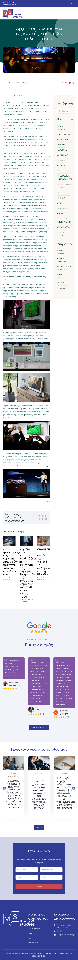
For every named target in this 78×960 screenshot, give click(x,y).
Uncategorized (64, 134)
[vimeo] (73, 83)
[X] (43, 516)
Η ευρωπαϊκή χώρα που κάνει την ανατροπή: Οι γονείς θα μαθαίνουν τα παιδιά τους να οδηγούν (39, 793)
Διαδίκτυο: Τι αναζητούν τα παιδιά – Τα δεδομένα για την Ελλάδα (45, 562)
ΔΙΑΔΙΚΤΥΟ (62, 150)
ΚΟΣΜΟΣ (62, 214)
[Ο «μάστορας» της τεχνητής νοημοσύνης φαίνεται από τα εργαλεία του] (9, 541)
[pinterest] (66, 83)
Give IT (67, 953)
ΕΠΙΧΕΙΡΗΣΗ (63, 193)
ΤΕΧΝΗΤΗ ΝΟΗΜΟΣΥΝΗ (64, 220)
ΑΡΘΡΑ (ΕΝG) (63, 140)
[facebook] (71, 3)
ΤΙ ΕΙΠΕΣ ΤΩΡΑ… (62, 234)
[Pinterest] (43, 519)
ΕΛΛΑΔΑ (61, 166)
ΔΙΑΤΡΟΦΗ (62, 160)
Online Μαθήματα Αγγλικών (62, 285)
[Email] (46, 519)
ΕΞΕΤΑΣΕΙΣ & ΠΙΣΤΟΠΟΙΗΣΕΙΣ (65, 177)
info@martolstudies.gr (66, 935)
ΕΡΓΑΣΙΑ (61, 198)
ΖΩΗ (60, 203)
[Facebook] (39, 516)
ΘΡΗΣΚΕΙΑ (62, 208)
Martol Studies (61, 127)
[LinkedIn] (46, 516)
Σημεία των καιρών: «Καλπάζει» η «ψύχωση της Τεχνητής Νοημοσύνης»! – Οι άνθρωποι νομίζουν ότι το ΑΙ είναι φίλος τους (30, 573)
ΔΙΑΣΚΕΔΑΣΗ (63, 155)
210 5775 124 (61, 931)
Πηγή (48, 502)
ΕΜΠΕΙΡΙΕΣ (63, 171)
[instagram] (74, 3)
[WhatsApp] (39, 519)
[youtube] (70, 83)
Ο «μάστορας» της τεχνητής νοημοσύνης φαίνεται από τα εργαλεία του (11, 562)
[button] (4, 788)
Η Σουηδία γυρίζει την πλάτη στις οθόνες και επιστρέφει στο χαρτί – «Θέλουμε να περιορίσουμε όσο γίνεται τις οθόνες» (65, 793)
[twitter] (62, 83)
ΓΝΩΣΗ (61, 145)
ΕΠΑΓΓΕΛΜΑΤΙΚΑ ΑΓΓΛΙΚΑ (65, 186)
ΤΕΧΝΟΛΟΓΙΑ (26, 83)
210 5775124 (7, 2)
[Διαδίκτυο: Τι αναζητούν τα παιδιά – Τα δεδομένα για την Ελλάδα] (43, 541)
